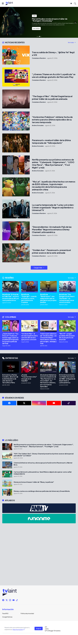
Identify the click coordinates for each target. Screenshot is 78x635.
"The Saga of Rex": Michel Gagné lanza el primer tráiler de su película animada (52, 97)
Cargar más (38, 268)
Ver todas (71, 42)
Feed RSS (5, 613)
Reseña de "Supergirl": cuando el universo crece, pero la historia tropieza (29, 298)
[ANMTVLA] (39, 508)
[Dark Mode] (71, 3)
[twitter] (24, 403)
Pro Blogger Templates (53, 630)
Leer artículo (36, 28)
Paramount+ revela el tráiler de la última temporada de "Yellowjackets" (51, 141)
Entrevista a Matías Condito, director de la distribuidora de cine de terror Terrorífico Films (10, 379)
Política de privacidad (27, 613)
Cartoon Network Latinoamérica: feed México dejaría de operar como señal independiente (42, 473)
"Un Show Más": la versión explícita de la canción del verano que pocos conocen (29, 336)
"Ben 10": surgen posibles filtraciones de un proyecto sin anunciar (67, 336)
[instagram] (39, 403)
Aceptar (38, 628)
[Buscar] (75, 3)
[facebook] (9, 403)
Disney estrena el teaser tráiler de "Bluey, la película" (34, 482)
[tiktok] (69, 403)
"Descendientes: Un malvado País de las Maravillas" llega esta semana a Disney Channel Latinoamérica (52, 230)
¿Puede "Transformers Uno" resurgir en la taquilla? (29, 378)
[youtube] (54, 403)
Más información (18, 629)
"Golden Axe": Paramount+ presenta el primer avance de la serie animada (51, 251)
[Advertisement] (39, 422)
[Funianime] (39, 518)
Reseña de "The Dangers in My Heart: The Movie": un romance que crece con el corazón (67, 298)
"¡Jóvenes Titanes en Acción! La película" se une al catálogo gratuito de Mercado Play (53, 75)
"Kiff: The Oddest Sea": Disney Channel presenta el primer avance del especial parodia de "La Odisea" (44, 455)
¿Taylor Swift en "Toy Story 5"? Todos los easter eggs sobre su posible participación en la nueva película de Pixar (10, 338)
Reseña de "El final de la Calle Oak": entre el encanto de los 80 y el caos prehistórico (10, 297)
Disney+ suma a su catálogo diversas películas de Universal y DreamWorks (42, 491)
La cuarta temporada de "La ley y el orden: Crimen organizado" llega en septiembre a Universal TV (53, 208)
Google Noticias (7, 617)
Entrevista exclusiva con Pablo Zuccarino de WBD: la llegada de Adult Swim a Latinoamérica (67, 379)
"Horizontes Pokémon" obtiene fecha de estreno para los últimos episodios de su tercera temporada (52, 120)
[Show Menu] (3, 3)
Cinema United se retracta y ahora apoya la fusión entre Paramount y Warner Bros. (43, 464)
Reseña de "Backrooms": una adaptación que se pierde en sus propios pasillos (48, 298)
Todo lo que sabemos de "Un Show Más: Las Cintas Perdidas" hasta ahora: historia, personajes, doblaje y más (48, 338)
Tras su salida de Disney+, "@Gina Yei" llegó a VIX (53, 53)
